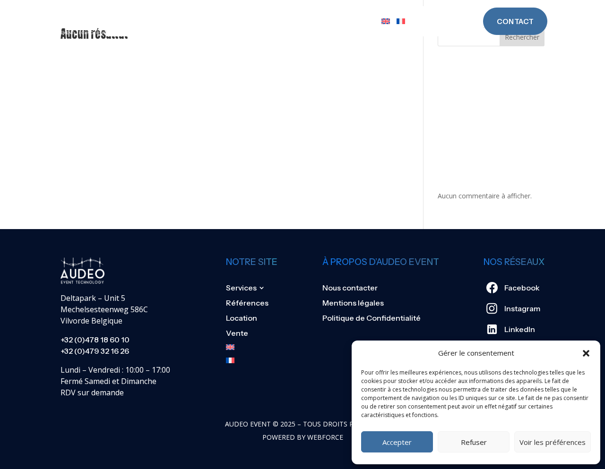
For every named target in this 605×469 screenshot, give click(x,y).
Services (204, 21)
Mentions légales (353, 303)
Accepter (397, 442)
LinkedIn (519, 329)
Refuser (474, 442)
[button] (586, 353)
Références (266, 21)
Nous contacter (350, 287)
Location (320, 21)
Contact (515, 21)
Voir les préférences (552, 442)
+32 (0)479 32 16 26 (94, 351)
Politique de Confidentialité (371, 318)
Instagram (522, 308)
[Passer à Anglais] (385, 21)
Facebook (522, 287)
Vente (361, 21)
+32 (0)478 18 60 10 (95, 339)
